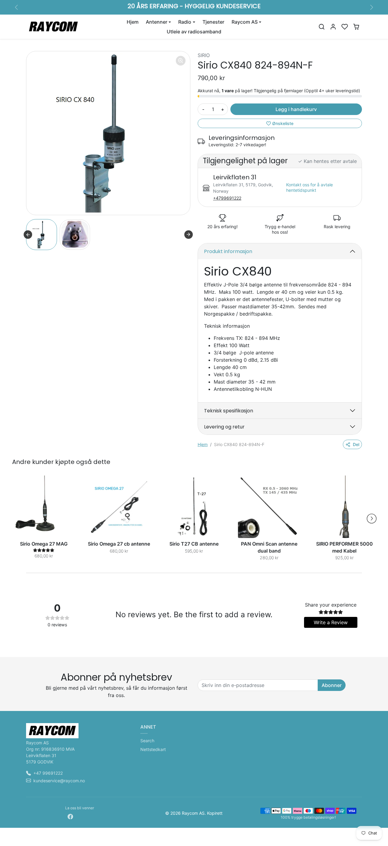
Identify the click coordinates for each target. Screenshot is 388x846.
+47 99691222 (48, 773)
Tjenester (213, 22)
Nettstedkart (153, 749)
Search (147, 740)
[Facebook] (70, 816)
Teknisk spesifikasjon (228, 410)
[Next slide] (188, 234)
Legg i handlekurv (296, 109)
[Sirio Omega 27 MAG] (43, 506)
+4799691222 (227, 198)
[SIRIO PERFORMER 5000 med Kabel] (344, 506)
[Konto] (333, 26)
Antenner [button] (156, 22)
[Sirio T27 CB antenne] (194, 506)
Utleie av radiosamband (194, 32)
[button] (321, 26)
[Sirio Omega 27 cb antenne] (119, 506)
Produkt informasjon (228, 251)
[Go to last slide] (28, 234)
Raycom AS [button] (245, 22)
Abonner (332, 685)
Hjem (133, 22)
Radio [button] (184, 22)
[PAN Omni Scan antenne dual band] (269, 506)
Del (356, 444)
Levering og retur (224, 426)
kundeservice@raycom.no (59, 780)
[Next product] (371, 518)
